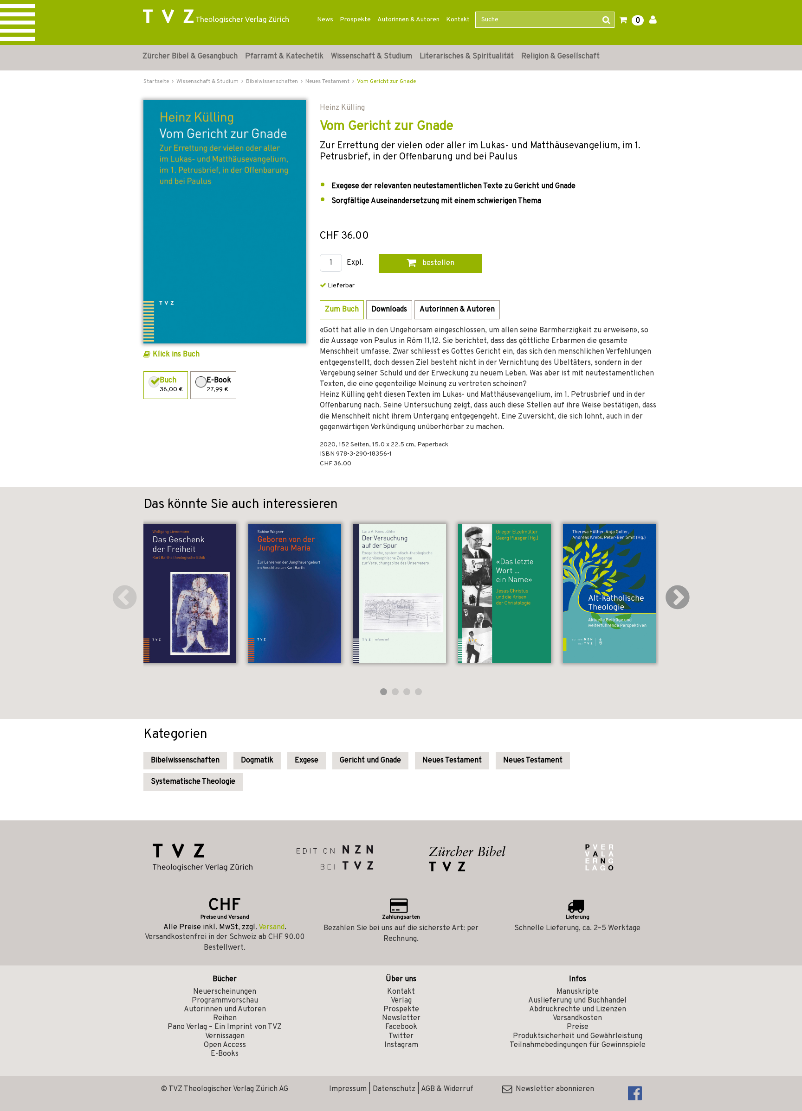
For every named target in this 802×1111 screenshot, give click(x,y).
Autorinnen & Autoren (408, 20)
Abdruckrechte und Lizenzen (577, 1009)
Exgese (306, 760)
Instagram (401, 1045)
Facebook (401, 1027)
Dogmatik (257, 760)
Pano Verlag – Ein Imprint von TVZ (225, 1027)
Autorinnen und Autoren (225, 1009)
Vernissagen (225, 1036)
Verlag (401, 1000)
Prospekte (355, 20)
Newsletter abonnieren (553, 1089)
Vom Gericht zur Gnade (386, 81)
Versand (272, 927)
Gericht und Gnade (370, 760)
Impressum (348, 1089)
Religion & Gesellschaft (560, 56)
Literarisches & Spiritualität (467, 56)
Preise (578, 1027)
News (325, 20)
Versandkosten (577, 1018)
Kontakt (458, 20)
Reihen (225, 1018)
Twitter (401, 1036)
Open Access (225, 1045)
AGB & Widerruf (447, 1089)
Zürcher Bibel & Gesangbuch (190, 56)
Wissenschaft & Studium (371, 56)
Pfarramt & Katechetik (284, 56)
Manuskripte (577, 992)
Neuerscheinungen (224, 992)
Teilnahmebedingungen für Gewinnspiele (578, 1045)
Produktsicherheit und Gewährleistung (577, 1036)
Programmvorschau (225, 1000)
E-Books (225, 1054)
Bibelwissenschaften (185, 760)
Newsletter (401, 1018)
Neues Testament (452, 760)
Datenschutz (394, 1089)
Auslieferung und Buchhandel (577, 1000)
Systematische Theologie (193, 782)
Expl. (355, 263)
